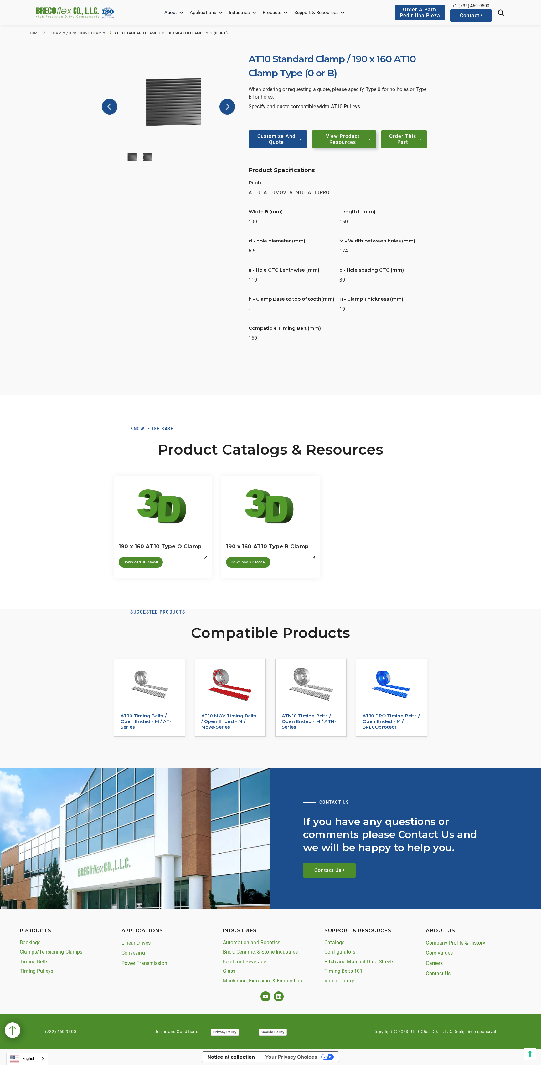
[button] (173, 12)
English (28, 1058)
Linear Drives (136, 943)
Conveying (133, 953)
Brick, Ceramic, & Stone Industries (260, 952)
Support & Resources (316, 12)
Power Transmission (144, 963)
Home (33, 33)
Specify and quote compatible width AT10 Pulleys (304, 107)
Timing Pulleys (36, 971)
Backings (30, 942)
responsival (484, 1031)
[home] (67, 12)
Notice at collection (231, 1057)
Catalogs (334, 942)
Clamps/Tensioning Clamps (78, 33)
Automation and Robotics (251, 942)
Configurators (339, 952)
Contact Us (438, 973)
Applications (203, 12)
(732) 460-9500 (60, 1031)
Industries (239, 12)
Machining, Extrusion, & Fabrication (262, 981)
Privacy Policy (224, 1032)
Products (272, 12)
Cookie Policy (272, 1032)
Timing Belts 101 (343, 971)
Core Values (439, 953)
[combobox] (27, 1059)
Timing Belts (34, 962)
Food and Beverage (244, 962)
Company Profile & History (455, 943)
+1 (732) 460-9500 (470, 5)
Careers (434, 963)
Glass (229, 971)
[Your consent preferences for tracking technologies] (530, 1054)
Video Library (339, 981)
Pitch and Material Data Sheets (359, 962)
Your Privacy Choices (291, 1057)
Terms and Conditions (176, 1031)
